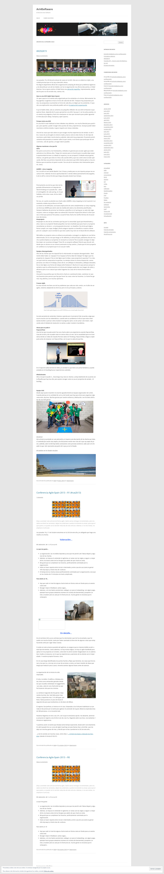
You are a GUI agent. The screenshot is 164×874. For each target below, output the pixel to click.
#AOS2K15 (41, 51)
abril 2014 (106, 120)
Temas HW (107, 211)
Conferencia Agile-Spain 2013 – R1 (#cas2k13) (58, 492)
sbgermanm (70, 481)
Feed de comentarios (110, 232)
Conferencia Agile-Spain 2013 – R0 (53, 757)
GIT (105, 182)
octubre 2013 (107, 129)
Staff (105, 209)
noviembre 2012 (108, 143)
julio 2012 (106, 152)
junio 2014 (107, 118)
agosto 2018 (107, 109)
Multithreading (108, 191)
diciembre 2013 (108, 125)
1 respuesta (39, 497)
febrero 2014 (107, 122)
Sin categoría (107, 202)
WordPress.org (108, 234)
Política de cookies (49, 871)
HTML (105, 184)
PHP (105, 195)
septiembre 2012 (108, 147)
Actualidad (107, 168)
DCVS (105, 177)
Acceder (106, 227)
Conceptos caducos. (109, 56)
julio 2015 (106, 113)
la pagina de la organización (78, 105)
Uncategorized (108, 214)
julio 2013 (106, 131)
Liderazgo (106, 188)
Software (106, 204)
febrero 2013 (107, 136)
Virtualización (107, 216)
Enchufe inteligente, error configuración (115, 54)
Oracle (105, 193)
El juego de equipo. (109, 65)
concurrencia (107, 175)
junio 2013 (107, 134)
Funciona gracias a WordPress (44, 866)
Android (106, 173)
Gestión (106, 179)
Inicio (38, 18)
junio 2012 (107, 154)
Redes (105, 200)
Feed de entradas (109, 230)
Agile (54, 481)
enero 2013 (107, 138)
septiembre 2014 (108, 115)
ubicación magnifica (73, 89)
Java (105, 186)
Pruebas (106, 198)
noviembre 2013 (108, 127)
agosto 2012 (107, 150)
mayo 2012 (107, 157)
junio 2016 (107, 111)
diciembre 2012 (108, 141)
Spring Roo (107, 207)
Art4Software (44, 9)
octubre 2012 (107, 145)
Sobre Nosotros (49, 18)
